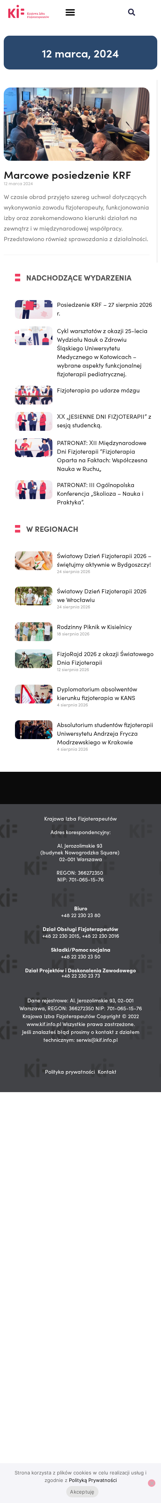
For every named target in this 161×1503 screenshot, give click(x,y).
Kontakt (107, 1071)
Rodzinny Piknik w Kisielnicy (94, 627)
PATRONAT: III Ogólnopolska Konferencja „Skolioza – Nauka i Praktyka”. (100, 493)
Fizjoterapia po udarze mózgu (98, 390)
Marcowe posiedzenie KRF (67, 174)
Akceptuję (82, 1492)
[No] (151, 1483)
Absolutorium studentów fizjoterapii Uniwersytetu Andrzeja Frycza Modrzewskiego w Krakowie (105, 733)
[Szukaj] (131, 12)
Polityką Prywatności (93, 1480)
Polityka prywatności (70, 1071)
